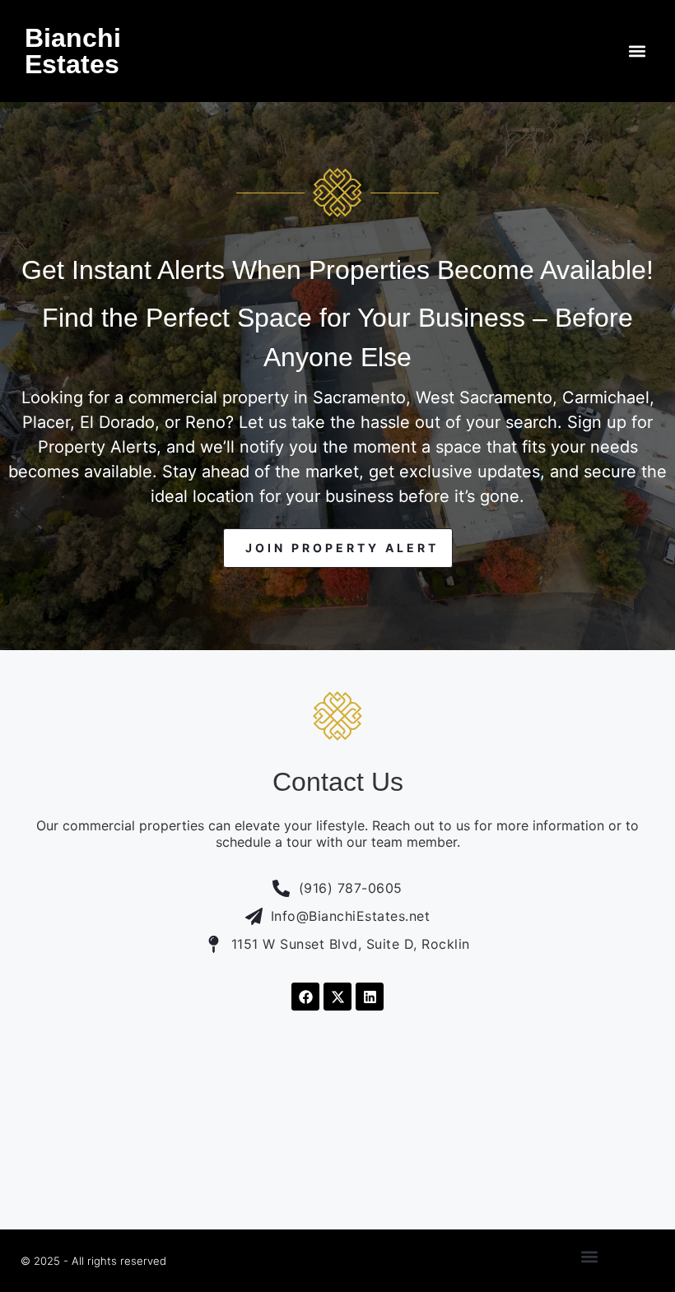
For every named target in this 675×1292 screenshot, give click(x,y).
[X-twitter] (337, 997)
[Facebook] (305, 997)
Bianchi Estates (73, 51)
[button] (636, 51)
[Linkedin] (370, 997)
